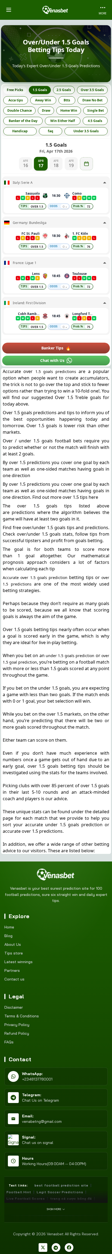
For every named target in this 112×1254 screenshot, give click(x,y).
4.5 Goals (95, 120)
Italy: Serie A (23, 182)
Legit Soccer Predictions (60, 1192)
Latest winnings (18, 961)
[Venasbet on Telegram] (56, 1247)
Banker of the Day (23, 120)
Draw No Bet (92, 100)
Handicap (20, 131)
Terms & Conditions (21, 1016)
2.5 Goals (64, 90)
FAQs (9, 1042)
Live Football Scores (26, 1199)
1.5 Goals (40, 90)
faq (50, 131)
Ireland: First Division (29, 303)
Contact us (14, 979)
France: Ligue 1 (24, 263)
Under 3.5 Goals (86, 131)
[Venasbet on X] (43, 1247)
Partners (12, 970)
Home (9, 927)
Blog (8, 935)
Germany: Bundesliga (29, 222)
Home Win (68, 110)
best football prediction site (61, 1185)
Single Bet (95, 110)
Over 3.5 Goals (92, 90)
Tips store (13, 953)
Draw (46, 110)
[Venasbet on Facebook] (69, 1247)
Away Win (43, 100)
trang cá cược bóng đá (71, 1199)
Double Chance (19, 110)
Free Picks (15, 90)
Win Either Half (62, 120)
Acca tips (15, 100)
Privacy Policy (16, 1024)
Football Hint (19, 1192)
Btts (67, 100)
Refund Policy (16, 1033)
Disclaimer (13, 1007)
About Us (12, 944)
